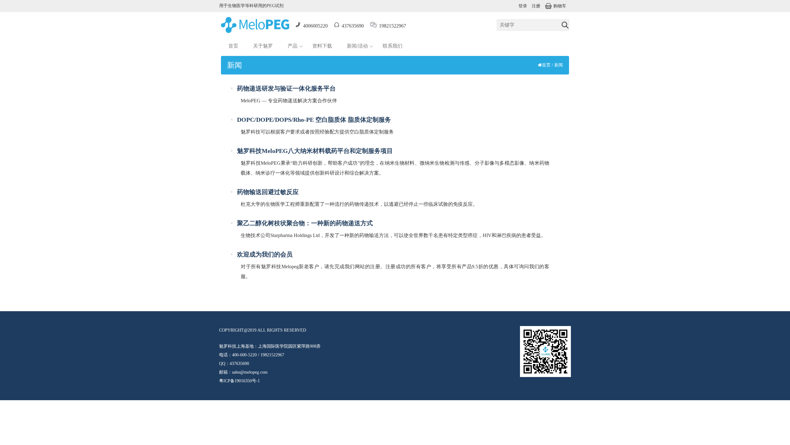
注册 (536, 6)
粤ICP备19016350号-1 (239, 381)
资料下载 (322, 46)
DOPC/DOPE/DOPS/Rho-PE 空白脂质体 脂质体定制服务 (314, 119)
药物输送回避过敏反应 (268, 192)
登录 (522, 6)
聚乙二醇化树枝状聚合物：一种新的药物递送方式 (305, 223)
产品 (292, 46)
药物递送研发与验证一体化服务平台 (286, 88)
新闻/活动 (357, 46)
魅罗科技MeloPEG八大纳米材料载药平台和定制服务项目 (315, 150)
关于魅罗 (263, 46)
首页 (233, 46)
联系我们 (392, 46)
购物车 (559, 6)
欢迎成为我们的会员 (265, 254)
